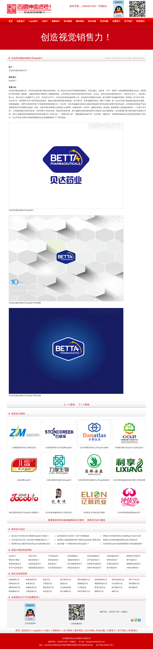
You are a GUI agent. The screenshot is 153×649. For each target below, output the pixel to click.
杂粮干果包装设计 (94, 568)
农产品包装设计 (93, 560)
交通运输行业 (31, 591)
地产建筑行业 (117, 587)
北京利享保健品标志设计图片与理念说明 (129, 480)
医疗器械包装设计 (75, 564)
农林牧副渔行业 (101, 579)
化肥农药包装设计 (94, 564)
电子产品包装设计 (16, 568)
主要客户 (116, 21)
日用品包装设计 (113, 564)
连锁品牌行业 (14, 579)
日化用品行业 (117, 583)
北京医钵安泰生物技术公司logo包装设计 (94, 480)
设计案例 (68, 21)
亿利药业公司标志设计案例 (94, 512)
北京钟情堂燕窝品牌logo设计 (129, 512)
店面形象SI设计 (113, 556)
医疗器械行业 (65, 591)
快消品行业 (47, 591)
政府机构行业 (31, 579)
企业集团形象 (65, 587)
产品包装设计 (53, 556)
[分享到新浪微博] (132, 620)
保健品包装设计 (74, 560)
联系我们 (140, 21)
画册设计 (56, 21)
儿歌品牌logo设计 (24, 480)
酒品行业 (63, 583)
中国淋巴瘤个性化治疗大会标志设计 (129, 448)
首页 (11, 21)
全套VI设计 (32, 556)
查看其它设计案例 (96, 520)
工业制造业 (81, 587)
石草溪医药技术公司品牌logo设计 (59, 448)
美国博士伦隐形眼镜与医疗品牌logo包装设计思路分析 (78, 540)
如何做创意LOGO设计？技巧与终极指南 (73, 536)
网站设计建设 (14, 560)
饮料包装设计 (112, 560)
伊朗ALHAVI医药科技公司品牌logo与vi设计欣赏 (122, 536)
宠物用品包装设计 (133, 564)
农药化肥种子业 (83, 591)
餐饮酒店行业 (48, 587)
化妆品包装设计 (34, 564)
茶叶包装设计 (131, 560)
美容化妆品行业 (118, 579)
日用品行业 (47, 583)
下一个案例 (83, 404)
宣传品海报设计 (93, 556)
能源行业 (115, 591)
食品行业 (46, 579)
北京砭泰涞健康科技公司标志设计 (58, 512)
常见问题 (104, 21)
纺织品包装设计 (74, 568)
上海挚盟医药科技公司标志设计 (23, 448)
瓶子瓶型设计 (112, 568)
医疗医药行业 (65, 579)
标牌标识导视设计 (133, 556)
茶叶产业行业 (134, 579)
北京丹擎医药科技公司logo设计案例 (94, 448)
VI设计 (45, 21)
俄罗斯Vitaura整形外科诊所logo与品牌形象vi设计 (31, 544)
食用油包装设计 (15, 564)
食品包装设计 (33, 560)
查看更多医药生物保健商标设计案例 (66, 520)
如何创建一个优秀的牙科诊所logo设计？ (73, 544)
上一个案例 (69, 404)
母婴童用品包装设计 (36, 568)
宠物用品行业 (82, 583)
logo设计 (12, 556)
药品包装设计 (53, 560)
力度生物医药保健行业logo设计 (58, 480)
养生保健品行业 (83, 579)
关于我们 (128, 21)
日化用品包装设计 (55, 568)
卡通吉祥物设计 (132, 568)
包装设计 (21, 21)
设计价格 (92, 21)
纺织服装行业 (134, 583)
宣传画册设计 (73, 556)
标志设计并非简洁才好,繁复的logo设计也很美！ (30, 536)
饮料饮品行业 (14, 583)
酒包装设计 (52, 564)
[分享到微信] (136, 620)
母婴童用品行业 (101, 583)
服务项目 (80, 21)
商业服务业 (133, 587)
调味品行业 (99, 591)
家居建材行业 (14, 591)
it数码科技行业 (14, 587)
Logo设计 (33, 21)
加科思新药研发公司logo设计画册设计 (24, 512)
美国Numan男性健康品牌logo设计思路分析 (120, 540)
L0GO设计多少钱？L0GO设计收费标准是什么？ (30, 540)
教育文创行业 (100, 587)
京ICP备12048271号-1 (105, 645)
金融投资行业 (31, 587)
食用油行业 (30, 583)
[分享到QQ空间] (139, 620)
